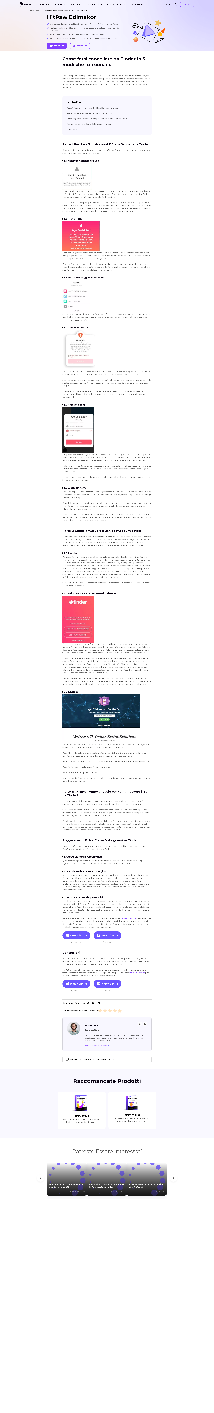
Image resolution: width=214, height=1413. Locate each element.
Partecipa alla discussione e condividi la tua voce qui (93, 1059)
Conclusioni (72, 129)
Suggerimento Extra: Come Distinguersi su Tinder (89, 124)
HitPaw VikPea (131, 1115)
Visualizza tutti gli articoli (96, 1045)
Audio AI (74, 4)
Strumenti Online (94, 4)
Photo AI (59, 4)
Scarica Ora (58, 46)
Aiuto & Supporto (115, 4)
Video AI (43, 4)
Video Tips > (39, 11)
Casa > (31, 11)
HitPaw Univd (81, 1116)
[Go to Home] (26, 4)
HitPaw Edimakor (128, 918)
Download (138, 4)
